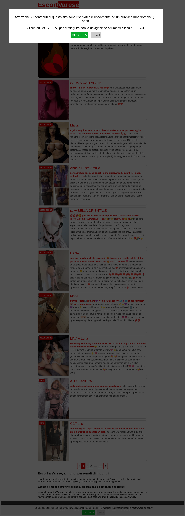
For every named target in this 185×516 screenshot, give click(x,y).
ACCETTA (79, 35)
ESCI (96, 35)
